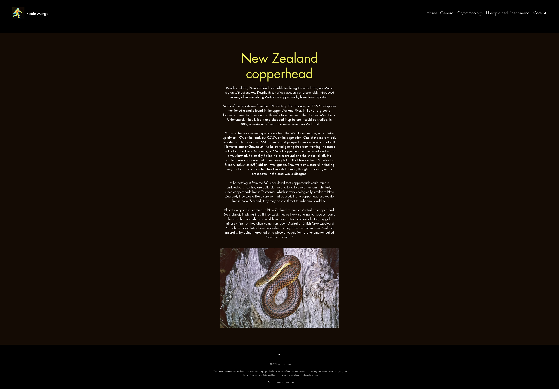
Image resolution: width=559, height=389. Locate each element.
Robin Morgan (39, 13)
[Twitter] (545, 13)
